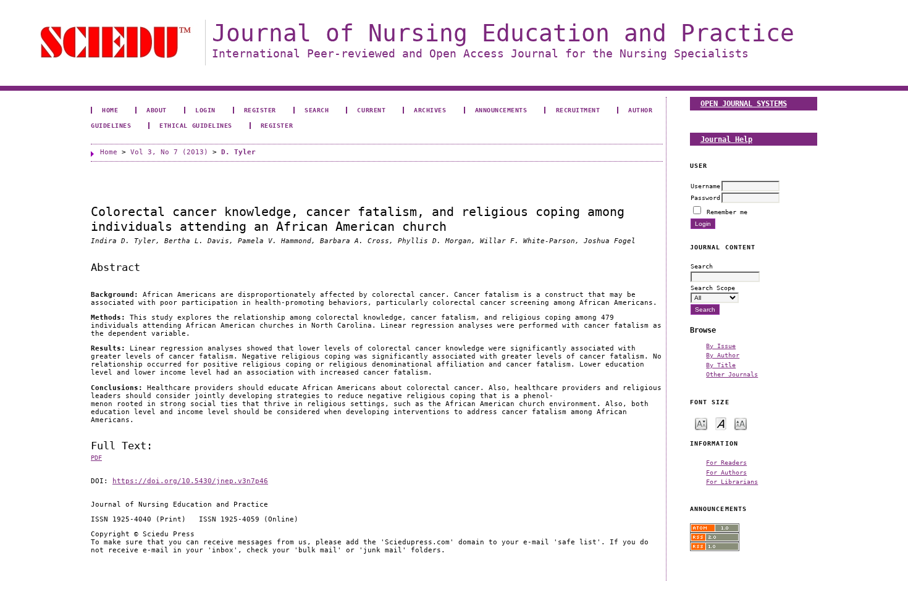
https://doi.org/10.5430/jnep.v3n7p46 (190, 481)
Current (371, 110)
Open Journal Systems (743, 103)
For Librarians (732, 481)
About (156, 110)
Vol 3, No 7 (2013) (169, 152)
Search (317, 110)
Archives (430, 110)
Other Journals (732, 374)
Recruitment (578, 110)
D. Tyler (238, 152)
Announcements (501, 110)
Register (260, 110)
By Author (722, 355)
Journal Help (726, 139)
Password (705, 197)
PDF (96, 457)
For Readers (726, 462)
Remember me (727, 211)
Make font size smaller (701, 423)
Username (705, 185)
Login (205, 110)
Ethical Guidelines (195, 125)
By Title (721, 364)
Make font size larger (740, 423)
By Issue (721, 345)
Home (110, 110)
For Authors (726, 472)
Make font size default (721, 423)
